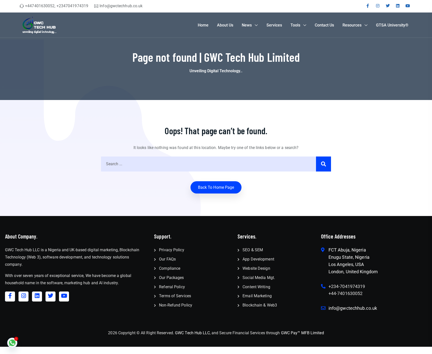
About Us (225, 25)
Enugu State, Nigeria (349, 257)
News (247, 25)
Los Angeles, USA (346, 264)
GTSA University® (392, 25)
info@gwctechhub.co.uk (352, 308)
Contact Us (324, 25)
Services (274, 25)
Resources (352, 25)
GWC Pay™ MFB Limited (302, 332)
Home (203, 25)
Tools (295, 25)
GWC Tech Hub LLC (192, 332)
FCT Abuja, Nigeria (347, 249)
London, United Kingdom (353, 271)
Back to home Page (216, 187)
